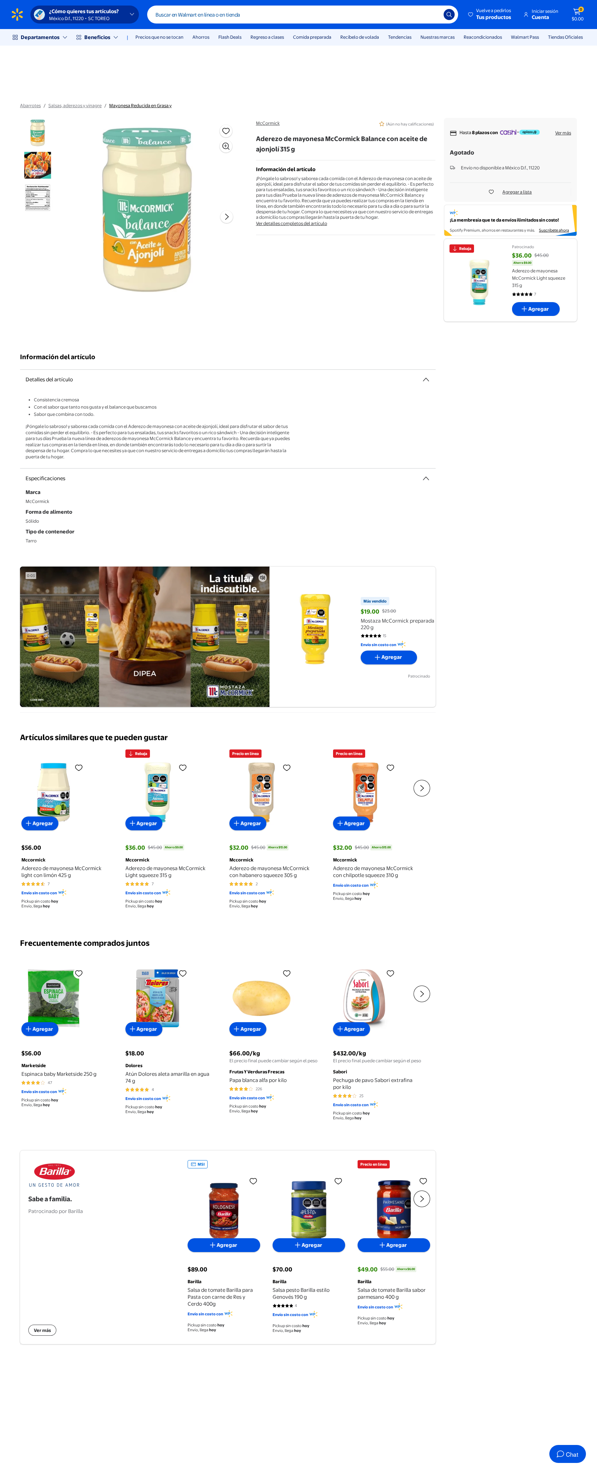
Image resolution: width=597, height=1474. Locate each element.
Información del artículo (57, 357)
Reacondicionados (483, 37)
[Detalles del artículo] (426, 379)
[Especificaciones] (426, 478)
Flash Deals (229, 37)
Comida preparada (312, 37)
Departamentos (40, 37)
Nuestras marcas (437, 37)
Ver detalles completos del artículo (291, 223)
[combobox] (302, 15)
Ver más (563, 133)
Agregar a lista (517, 192)
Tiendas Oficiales (565, 37)
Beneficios (97, 37)
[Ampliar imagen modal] (226, 146)
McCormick (268, 123)
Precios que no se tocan (159, 37)
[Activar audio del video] (262, 577)
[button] (490, 15)
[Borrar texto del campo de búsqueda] (433, 15)
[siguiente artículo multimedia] (226, 217)
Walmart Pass (525, 37)
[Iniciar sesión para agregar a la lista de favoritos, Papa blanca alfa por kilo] (286, 973)
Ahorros (200, 37)
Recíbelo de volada (359, 37)
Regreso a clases (267, 37)
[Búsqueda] (449, 14)
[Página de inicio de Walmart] (17, 15)
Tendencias (399, 37)
